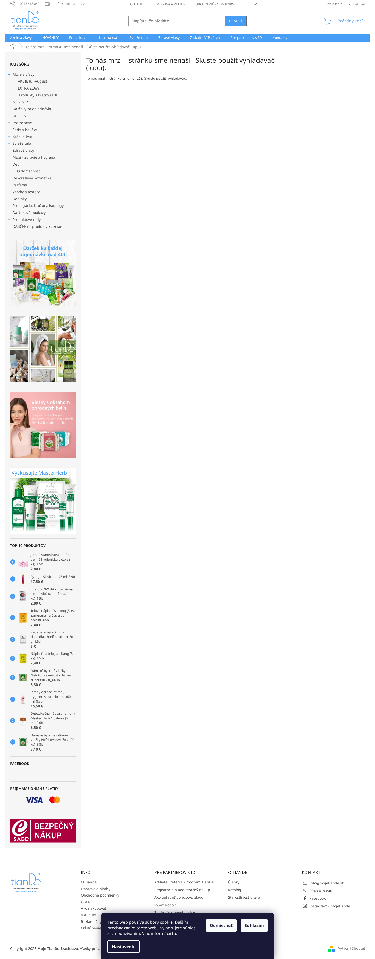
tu (174, 933)
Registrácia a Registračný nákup (182, 889)
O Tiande (137, 4)
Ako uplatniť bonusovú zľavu (178, 897)
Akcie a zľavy (23, 74)
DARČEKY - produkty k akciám (38, 226)
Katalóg (234, 889)
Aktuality (88, 914)
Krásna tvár (22, 136)
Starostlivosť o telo (244, 897)
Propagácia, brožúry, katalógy (38, 205)
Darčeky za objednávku (32, 108)
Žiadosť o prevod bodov (174, 912)
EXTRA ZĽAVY (29, 88)
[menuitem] (21, 38)
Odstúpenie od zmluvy (100, 927)
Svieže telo (22, 143)
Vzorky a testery (26, 191)
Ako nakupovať (93, 908)
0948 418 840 (321, 890)
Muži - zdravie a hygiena (34, 157)
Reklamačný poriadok (99, 921)
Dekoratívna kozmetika (32, 177)
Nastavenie (123, 946)
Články (233, 882)
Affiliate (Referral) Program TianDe (184, 882)
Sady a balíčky (25, 129)
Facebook (318, 898)
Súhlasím (254, 925)
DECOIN (20, 115)
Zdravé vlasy (23, 150)
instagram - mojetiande (330, 906)
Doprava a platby (170, 4)
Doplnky (20, 198)
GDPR (85, 901)
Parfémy (20, 184)
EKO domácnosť (26, 170)
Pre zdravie (22, 122)
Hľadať (236, 20)
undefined (357, 4)
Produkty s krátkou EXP (38, 95)
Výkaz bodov (165, 904)
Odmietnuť (221, 925)
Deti (16, 164)
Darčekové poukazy (29, 212)
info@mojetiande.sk (327, 883)
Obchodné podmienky (214, 4)
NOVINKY (21, 101)
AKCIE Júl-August (32, 81)
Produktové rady (27, 219)
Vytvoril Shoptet (351, 948)
